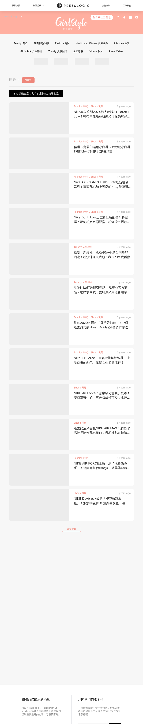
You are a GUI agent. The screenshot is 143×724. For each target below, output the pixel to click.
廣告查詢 (106, 5)
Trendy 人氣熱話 (57, 51)
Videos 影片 (96, 51)
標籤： (14, 80)
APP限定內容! (41, 43)
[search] (118, 17)
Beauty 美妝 (20, 43)
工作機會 (127, 5)
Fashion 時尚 (62, 43)
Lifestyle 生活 (122, 43)
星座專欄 (78, 51)
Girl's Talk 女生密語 (31, 51)
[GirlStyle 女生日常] (72, 23)
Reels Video (116, 51)
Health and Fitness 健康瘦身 (92, 43)
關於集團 (16, 5)
